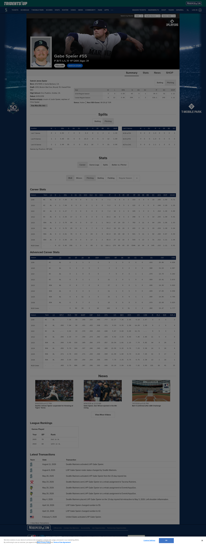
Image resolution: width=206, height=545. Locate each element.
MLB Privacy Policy (43, 542)
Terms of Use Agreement (62, 542)
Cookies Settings (149, 540)
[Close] (202, 540)
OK (166, 540)
